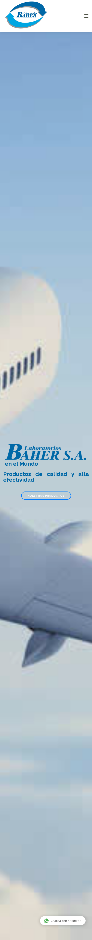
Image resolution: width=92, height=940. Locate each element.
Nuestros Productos (46, 495)
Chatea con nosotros (66, 920)
